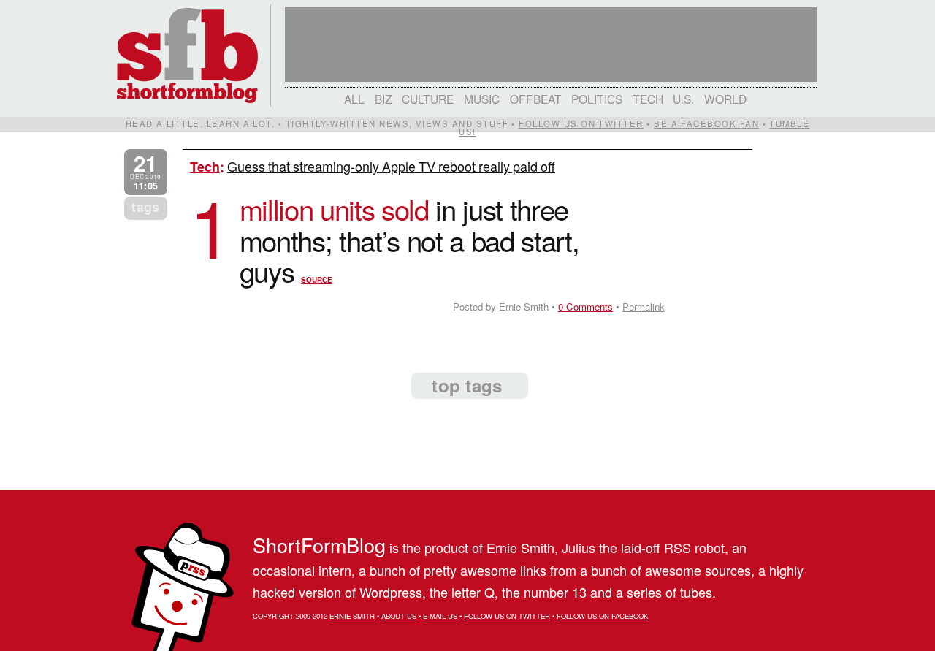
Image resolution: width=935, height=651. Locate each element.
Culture (428, 99)
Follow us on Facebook (602, 616)
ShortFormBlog (319, 544)
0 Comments (585, 306)
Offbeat (536, 99)
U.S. (683, 99)
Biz (383, 99)
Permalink (643, 306)
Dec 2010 (145, 172)
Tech (648, 99)
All (354, 99)
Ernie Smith (352, 616)
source (316, 280)
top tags (467, 385)
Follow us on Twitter (581, 123)
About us (398, 616)
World (725, 99)
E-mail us (440, 616)
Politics (596, 99)
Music (482, 99)
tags (145, 206)
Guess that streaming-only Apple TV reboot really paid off (391, 165)
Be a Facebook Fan (706, 123)
